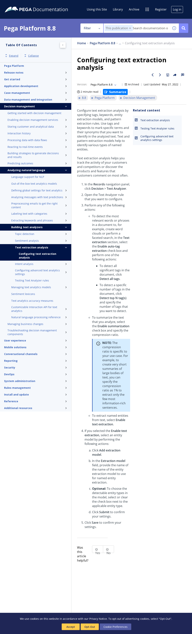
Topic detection (24, 234)
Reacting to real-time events (25, 147)
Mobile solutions (15, 347)
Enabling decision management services (33, 120)
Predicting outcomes (20, 163)
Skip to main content (16, 4)
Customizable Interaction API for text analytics (34, 309)
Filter (87, 28)
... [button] (120, 43)
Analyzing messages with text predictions (37, 197)
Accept (70, 627)
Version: (82, 84)
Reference (11, 401)
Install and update (16, 394)
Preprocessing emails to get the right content (34, 205)
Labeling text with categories (29, 213)
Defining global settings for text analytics (36, 190)
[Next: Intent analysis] (160, 75)
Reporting (11, 361)
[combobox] (137, 28)
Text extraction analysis (31, 247)
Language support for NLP (27, 177)
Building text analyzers (27, 227)
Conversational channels (21, 354)
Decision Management (139, 98)
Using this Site (97, 9)
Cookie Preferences (116, 627)
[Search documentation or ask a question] (183, 28)
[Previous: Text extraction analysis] (152, 75)
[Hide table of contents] (63, 45)
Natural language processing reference (36, 317)
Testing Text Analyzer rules (32, 280)
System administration (19, 381)
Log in (177, 9)
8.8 (84, 98)
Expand (13, 55)
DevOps (9, 374)
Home (81, 43)
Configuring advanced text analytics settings (37, 272)
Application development (21, 86)
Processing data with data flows (27, 140)
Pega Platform (14, 66)
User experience (15, 340)
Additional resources (18, 408)
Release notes (13, 72)
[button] (130, 28)
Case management (17, 93)
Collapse (33, 55)
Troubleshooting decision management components (32, 332)
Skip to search (45, 4)
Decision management (19, 106)
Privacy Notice (98, 618)
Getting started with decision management (34, 113)
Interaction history (19, 133)
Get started (12, 79)
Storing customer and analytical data (31, 126)
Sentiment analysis (27, 240)
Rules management (17, 388)
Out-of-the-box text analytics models (34, 183)
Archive (134, 9)
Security (9, 367)
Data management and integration (28, 99)
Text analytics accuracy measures (32, 300)
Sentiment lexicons (23, 294)
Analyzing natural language (26, 170)
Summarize (117, 92)
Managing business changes (25, 324)
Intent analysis (24, 264)
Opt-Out (89, 627)
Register (161, 9)
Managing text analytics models (31, 287)
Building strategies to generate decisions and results (33, 155)
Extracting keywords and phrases (32, 220)
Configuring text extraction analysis (37, 255)
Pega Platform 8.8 (102, 43)
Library (118, 9)
